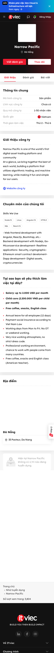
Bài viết (45, 77)
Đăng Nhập (45, 17)
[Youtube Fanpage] (35, 635)
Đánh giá (28, 77)
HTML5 (44, 220)
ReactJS (17, 226)
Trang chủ (9, 586)
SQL (6, 226)
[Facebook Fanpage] (28, 635)
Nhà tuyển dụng (15, 589)
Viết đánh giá (15, 61)
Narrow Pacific (14, 593)
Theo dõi (39, 61)
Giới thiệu (10, 77)
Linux (19, 220)
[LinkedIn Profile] (20, 635)
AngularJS (31, 220)
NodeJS (8, 220)
